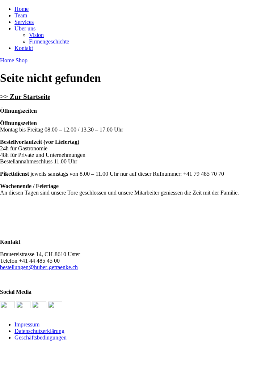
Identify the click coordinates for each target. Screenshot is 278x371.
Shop (22, 60)
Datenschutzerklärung (39, 331)
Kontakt (23, 48)
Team (20, 15)
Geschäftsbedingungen (40, 337)
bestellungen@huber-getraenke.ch (39, 267)
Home (21, 9)
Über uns (24, 28)
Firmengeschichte (49, 41)
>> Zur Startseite (25, 96)
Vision (36, 35)
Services (24, 22)
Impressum (26, 324)
